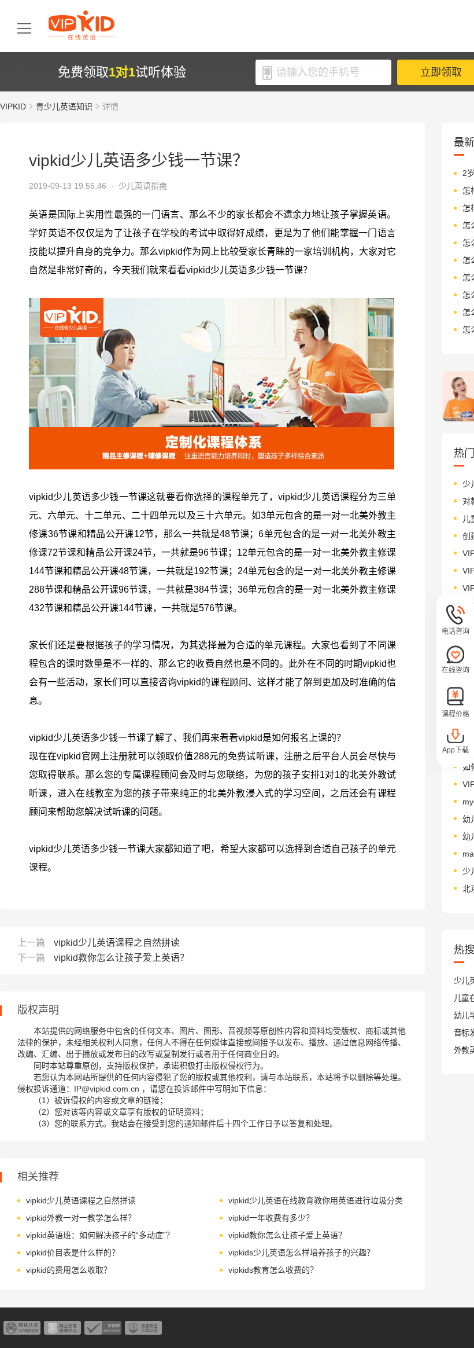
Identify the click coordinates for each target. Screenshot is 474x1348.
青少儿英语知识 (64, 106)
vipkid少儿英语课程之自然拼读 (117, 942)
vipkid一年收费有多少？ (271, 1217)
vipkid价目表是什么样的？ (73, 1252)
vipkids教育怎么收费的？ (273, 1269)
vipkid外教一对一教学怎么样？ (81, 1217)
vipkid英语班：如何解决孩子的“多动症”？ (100, 1235)
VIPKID (13, 106)
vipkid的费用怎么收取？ (69, 1269)
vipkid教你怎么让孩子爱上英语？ (121, 958)
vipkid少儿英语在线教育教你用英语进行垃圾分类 (315, 1200)
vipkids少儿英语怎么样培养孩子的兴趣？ (301, 1252)
